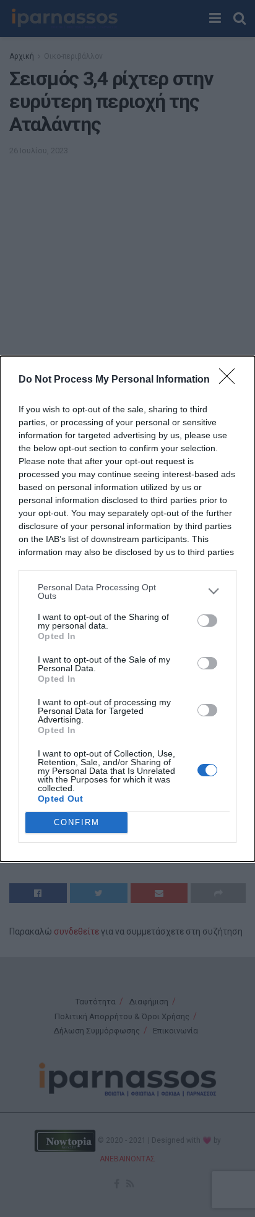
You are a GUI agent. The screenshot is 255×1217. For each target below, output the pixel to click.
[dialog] (127, 609)
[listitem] (127, 591)
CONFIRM (77, 822)
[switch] (207, 620)
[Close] (231, 380)
